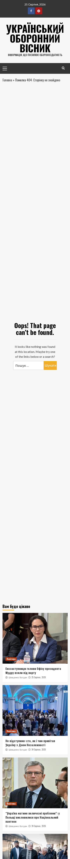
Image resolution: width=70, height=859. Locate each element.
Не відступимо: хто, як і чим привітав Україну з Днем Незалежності (30, 743)
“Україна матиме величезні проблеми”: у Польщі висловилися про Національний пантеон (32, 817)
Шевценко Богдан (18, 677)
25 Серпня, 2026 (39, 677)
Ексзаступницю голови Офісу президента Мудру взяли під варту (33, 670)
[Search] (63, 68)
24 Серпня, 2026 (39, 749)
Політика (11, 658)
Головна (7, 80)
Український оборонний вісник (35, 38)
